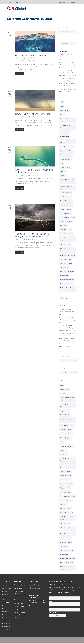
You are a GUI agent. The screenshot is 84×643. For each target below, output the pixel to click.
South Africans (64, 267)
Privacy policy (6, 615)
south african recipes (66, 263)
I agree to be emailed (57, 613)
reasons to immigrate (66, 201)
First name (52, 595)
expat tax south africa (66, 151)
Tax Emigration (18, 588)
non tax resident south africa (66, 187)
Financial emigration (20, 585)
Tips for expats (69, 284)
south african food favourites (65, 250)
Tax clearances (18, 603)
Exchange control (19, 606)
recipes (69, 209)
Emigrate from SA (65, 136)
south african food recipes (67, 255)
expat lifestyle (64, 147)
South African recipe (65, 259)
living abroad (63, 175)
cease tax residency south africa (67, 120)
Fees (3, 605)
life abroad (63, 171)
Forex (16, 597)
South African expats (65, 229)
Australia (62, 115)
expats (72, 147)
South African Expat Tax (66, 234)
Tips (61, 284)
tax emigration (64, 275)
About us (5, 585)
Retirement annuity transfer (67, 217)
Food (61, 163)
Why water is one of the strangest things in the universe (34, 171)
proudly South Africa (65, 197)
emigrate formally (65, 132)
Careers (4, 612)
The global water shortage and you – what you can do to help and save (33, 235)
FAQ (3, 609)
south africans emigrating (67, 271)
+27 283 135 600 (36, 588)
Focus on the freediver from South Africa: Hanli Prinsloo (32, 56)
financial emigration (65, 159)
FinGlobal (20, 61)
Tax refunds (17, 600)
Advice (62, 106)
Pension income (19, 609)
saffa (61, 221)
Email (50, 607)
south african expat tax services (66, 239)
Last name (52, 601)
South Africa (69, 221)
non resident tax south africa (66, 181)
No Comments (35, 61)
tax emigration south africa (67, 279)
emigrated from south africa (66, 127)
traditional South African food (66, 289)
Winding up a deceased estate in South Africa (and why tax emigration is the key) (67, 73)
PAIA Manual (6, 623)
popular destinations (65, 192)
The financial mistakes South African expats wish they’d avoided (67, 57)
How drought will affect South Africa (32, 113)
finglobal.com (29, 239)
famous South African (66, 155)
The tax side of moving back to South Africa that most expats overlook (67, 91)
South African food (65, 244)
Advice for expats (65, 110)
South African (63, 225)
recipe (62, 209)
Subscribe (57, 615)
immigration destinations (67, 167)
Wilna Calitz (20, 239)
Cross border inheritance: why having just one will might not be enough (67, 65)
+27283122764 (62, 2)
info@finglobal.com (71, 2)
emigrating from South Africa (66, 141)
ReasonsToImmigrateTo (66, 205)
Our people (5, 591)
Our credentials (6, 588)
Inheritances (17, 618)
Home (9, 2)
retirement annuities (65, 213)
